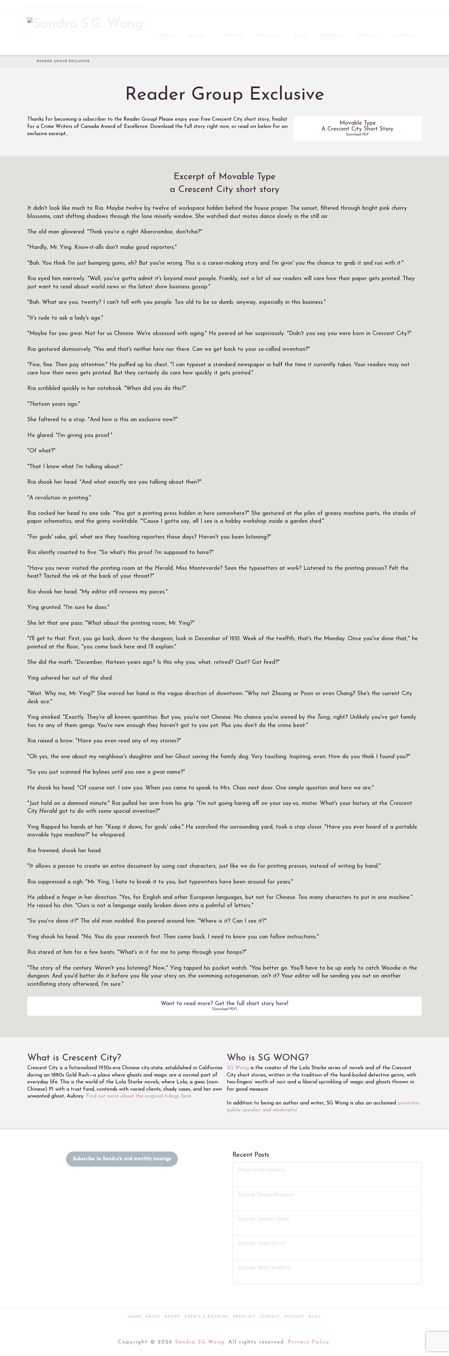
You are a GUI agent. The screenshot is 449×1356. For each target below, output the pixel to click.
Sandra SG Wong (200, 1342)
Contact (270, 1317)
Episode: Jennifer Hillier (264, 1219)
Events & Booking (207, 1317)
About (153, 1317)
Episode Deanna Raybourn (266, 1194)
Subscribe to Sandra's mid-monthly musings (122, 1158)
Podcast (294, 1317)
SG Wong (238, 1068)
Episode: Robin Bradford (264, 1267)
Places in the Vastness (261, 1170)
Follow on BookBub (128, 6)
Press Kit (244, 1317)
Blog (315, 1317)
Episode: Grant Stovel (261, 1243)
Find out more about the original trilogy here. (139, 1096)
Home (134, 1317)
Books (172, 1317)
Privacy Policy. (309, 1342)
